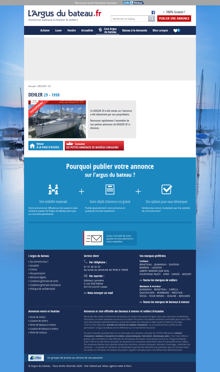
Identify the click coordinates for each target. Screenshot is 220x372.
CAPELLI (173, 289)
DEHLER (42, 86)
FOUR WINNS (156, 296)
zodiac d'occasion (135, 319)
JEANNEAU (160, 264)
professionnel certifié (165, 324)
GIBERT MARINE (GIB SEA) (154, 270)
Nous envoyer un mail (100, 293)
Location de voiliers (39, 321)
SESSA (143, 296)
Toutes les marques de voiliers (160, 280)
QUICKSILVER (147, 292)
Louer (58, 30)
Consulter (92, 145)
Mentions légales (38, 277)
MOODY (186, 274)
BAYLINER (184, 296)
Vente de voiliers (38, 317)
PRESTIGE (177, 292)
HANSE (176, 274)
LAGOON (157, 267)
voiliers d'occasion (139, 316)
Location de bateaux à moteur (44, 329)
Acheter (45, 30)
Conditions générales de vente (44, 281)
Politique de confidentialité (42, 289)
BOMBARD (163, 292)
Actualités (87, 30)
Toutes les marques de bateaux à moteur (166, 302)
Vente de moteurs (38, 332)
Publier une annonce (174, 18)
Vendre (71, 30)
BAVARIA (144, 267)
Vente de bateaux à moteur (43, 325)
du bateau (110, 30)
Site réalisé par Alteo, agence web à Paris (107, 366)
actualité (171, 341)
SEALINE (171, 296)
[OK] (151, 18)
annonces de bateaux (117, 316)
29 (49, 86)
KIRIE (166, 274)
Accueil (31, 86)
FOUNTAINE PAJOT (150, 274)
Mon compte (160, 30)
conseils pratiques (147, 344)
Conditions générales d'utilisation (45, 285)
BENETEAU (146, 264)
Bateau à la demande (134, 30)
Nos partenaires (37, 273)
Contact (33, 269)
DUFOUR (174, 264)
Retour (48, 145)
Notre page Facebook (153, 12)
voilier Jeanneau (105, 319)
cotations (139, 333)
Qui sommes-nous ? (39, 261)
